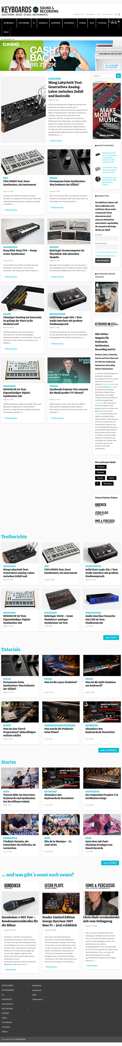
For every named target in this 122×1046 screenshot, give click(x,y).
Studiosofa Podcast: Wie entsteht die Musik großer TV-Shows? (69, 391)
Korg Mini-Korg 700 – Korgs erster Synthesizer (20, 252)
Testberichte (14, 537)
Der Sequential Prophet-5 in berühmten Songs (101, 796)
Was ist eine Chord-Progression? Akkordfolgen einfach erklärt (19, 732)
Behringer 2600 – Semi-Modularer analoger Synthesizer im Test (59, 619)
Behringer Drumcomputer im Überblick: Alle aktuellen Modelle (67, 254)
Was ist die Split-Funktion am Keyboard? (100, 683)
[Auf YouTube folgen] (119, 22)
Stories (111, 387)
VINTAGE (6, 1027)
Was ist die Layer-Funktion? (60, 682)
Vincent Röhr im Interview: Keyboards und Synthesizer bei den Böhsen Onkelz (19, 798)
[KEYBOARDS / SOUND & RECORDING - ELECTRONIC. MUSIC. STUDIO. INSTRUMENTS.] (30, 10)
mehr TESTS (111, 637)
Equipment (99, 403)
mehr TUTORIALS (109, 750)
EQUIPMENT (56, 23)
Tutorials (98, 414)
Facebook (100, 472)
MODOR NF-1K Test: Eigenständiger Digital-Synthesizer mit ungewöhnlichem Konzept (18, 394)
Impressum (90, 14)
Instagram (101, 467)
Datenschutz (107, 14)
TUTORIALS (7, 1022)
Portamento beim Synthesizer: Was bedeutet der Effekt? (68, 183)
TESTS (4, 1018)
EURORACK (43, 23)
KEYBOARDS (8, 23)
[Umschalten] (27, 985)
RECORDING (7, 1008)
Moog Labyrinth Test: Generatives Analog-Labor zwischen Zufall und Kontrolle (65, 89)
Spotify (119, 14)
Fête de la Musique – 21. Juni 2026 (58, 843)
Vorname (98, 235)
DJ (34, 23)
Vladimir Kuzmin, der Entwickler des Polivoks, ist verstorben (19, 845)
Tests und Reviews (109, 384)
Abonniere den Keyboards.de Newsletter (100, 730)
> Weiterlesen (55, 141)
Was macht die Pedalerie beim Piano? (58, 730)
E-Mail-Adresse (101, 243)
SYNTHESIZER (24, 23)
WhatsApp (116, 14)
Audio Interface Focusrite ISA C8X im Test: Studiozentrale (100, 619)
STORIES (5, 1013)
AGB (98, 14)
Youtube (100, 478)
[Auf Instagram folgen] (112, 22)
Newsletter (79, 14)
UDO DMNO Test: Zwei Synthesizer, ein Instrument (19, 183)
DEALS (6, 32)
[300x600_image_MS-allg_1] (107, 111)
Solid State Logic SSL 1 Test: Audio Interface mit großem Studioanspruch (66, 321)
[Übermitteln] (118, 75)
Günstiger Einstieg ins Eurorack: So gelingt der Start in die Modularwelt (22, 321)
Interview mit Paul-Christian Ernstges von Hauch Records (98, 845)
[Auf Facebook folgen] (109, 22)
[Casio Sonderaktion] (61, 55)
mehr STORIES (110, 863)
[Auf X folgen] (116, 22)
